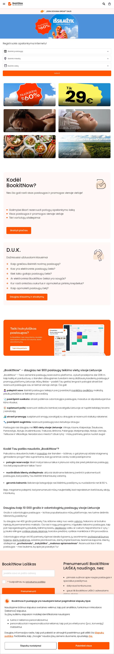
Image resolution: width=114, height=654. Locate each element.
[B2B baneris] (57, 355)
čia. (91, 636)
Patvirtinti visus (84, 646)
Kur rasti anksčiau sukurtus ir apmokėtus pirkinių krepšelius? (47, 283)
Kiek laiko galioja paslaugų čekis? (31, 273)
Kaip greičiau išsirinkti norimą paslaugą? (35, 264)
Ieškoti (57, 73)
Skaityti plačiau (19, 230)
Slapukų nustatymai (30, 646)
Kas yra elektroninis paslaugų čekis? (33, 268)
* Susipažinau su (26, 581)
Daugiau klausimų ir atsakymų (27, 296)
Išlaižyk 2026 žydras (57, 26)
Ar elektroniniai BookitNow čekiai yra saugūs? (38, 278)
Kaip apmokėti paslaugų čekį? (30, 288)
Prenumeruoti (28, 591)
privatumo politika (35, 581)
